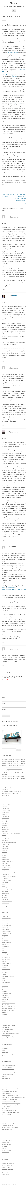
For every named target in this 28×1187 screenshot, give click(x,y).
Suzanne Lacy (5, 888)
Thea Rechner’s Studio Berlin (8, 1006)
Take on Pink (5, 999)
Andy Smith (4, 806)
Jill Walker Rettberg (8, 74)
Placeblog (4, 978)
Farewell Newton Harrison (8, 788)
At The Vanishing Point (7, 1165)
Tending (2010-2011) (6, 1076)
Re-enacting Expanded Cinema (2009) (10, 1112)
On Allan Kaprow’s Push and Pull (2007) (11, 1127)
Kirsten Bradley (5, 848)
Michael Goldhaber (6, 963)
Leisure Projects (5, 854)
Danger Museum (6, 1031)
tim (9, 648)
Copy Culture (5, 927)
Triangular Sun (5, 1012)
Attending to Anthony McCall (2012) (10, 1095)
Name (4, 697)
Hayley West (5, 831)
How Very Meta (5, 944)
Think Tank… (5, 895)
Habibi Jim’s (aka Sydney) (8, 1169)
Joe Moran (4, 952)
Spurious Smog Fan (6, 993)
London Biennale (6, 1035)
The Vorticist (5, 891)
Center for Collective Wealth (8, 1025)
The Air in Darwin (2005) (7, 1129)
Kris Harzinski (5, 850)
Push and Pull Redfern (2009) (8, 1072)
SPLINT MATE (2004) (6, 1114)
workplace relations (6, 182)
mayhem (4, 776)
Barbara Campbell (6, 810)
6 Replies (4, 20)
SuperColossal (5, 997)
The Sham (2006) (6, 1078)
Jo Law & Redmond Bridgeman (9, 842)
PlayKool (4, 1148)
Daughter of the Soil (6, 933)
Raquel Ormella (5, 874)
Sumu (3, 886)
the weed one (12, 546)
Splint (3, 884)
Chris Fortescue (5, 818)
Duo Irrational (5, 825)
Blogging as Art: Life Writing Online (16, 776)
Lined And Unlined (6, 959)
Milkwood (4, 1171)
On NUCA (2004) (5, 1108)
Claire (9, 431)
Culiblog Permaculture (7, 931)
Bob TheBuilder (5, 816)
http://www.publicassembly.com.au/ (10, 1033)
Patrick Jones (5, 871)
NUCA (3, 1050)
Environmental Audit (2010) (8, 1069)
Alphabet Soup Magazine (8, 1163)
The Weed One (5, 893)
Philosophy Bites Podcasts (8, 976)
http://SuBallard (5, 946)
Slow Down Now (5, 1152)
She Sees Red (5, 988)
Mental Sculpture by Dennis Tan (16, 765)
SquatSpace (5, 1052)
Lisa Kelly (4, 855)
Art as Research (5, 1139)
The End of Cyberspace (7, 1005)
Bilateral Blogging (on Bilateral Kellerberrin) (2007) (13, 1097)
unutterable (4, 1014)
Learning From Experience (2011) (9, 1101)
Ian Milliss (4, 835)
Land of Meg (5, 954)
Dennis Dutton (5, 1142)
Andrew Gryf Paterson (7, 805)
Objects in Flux (5, 971)
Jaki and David (5, 838)
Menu (14, 10)
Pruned (3, 984)
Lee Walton (4, 852)
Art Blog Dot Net (5, 920)
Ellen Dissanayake (6, 1144)
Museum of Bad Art (6, 1172)
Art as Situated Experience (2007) (9, 1091)
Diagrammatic (5, 935)
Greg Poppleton (5, 829)
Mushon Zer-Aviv (6, 865)
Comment (5, 679)
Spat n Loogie (5, 882)
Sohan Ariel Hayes (6, 880)
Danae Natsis (5, 823)
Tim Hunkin (4, 897)
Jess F (3, 948)
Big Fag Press (5, 1048)
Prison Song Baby (6, 982)
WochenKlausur (5, 906)
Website (4, 709)
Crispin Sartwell (5, 929)
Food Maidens (5, 940)
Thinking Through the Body (8, 1010)
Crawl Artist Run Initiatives (8, 1029)
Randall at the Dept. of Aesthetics (10, 872)
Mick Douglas (5, 863)
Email (4, 703)
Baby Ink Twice (5, 808)
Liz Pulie (4, 857)
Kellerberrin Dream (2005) (8, 1125)
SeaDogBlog (5, 986)
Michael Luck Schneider (7, 861)
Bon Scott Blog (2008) (7, 1067)
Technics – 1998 (5, 795)
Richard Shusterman (7, 1150)
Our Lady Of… (5, 972)
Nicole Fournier (5, 869)
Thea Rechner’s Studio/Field (8, 1008)
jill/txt (3, 950)
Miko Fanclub (5, 965)
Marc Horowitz (5, 859)
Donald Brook (5, 937)
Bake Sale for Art (6, 922)
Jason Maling (5, 840)
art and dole (5, 1023)
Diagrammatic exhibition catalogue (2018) (11, 791)
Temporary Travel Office (7, 889)
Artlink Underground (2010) (8, 1093)
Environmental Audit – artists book (10, 793)
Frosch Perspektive (6, 942)
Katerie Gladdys (5, 844)
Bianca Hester (5, 814)
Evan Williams (17, 103)
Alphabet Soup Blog (6, 918)
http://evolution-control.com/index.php (11, 833)
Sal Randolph (5, 878)
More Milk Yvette (6, 969)
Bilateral (14, 3)
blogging (16, 180)
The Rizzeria (5, 1055)
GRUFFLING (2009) (6, 1071)
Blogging (14, 76)
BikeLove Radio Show (7, 1140)
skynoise (4, 989)
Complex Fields (5, 821)
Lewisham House (6, 957)
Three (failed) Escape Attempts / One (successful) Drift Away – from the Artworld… (20, 198)
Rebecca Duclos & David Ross (9, 876)
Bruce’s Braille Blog (6, 925)
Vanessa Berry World (7, 901)
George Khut (5, 827)
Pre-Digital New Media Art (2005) (9, 1110)
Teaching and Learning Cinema (9, 1054)
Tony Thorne (5, 899)
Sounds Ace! (5, 1154)
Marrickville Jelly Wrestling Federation (10, 1037)
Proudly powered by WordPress (9, 1184)
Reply (3, 289)
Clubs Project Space (6, 1027)
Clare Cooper (5, 820)
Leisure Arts (4, 955)
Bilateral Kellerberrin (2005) (8, 1065)
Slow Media (4, 991)
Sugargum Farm (5, 1174)
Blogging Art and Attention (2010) (9, 1099)
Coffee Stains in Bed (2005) (8, 1123)
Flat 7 (3, 938)
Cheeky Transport (6, 1167)
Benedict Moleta (5, 812)
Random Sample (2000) (7, 1074)
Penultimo (4, 974)
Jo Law (10, 216)
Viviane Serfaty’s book (12, 52)
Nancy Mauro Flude (6, 867)
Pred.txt (4, 980)
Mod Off (4, 967)
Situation (4, 1038)
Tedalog (4, 1001)
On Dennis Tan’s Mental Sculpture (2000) (11, 1103)
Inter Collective (5, 837)
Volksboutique (5, 903)
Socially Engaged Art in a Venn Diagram (15, 759)
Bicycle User (5, 923)
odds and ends (21, 180)
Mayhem (4, 961)
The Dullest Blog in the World (8, 1003)
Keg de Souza (5, 846)
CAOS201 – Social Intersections (13, 767)
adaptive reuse (5, 916)
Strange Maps (5, 995)
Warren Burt (5, 905)
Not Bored (4, 1146)
